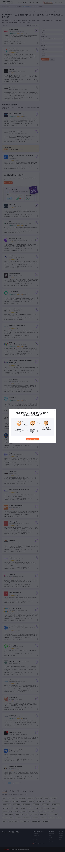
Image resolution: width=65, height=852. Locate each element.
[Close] (54, 410)
